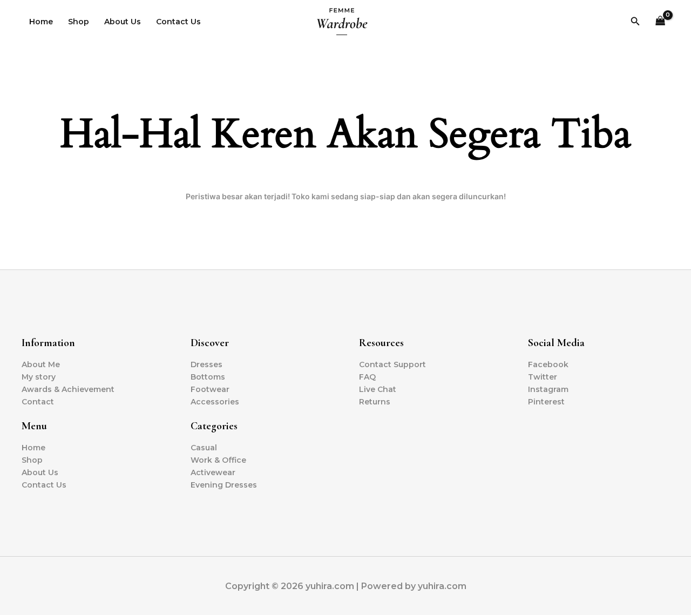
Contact (38, 402)
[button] (635, 22)
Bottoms (208, 377)
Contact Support (392, 364)
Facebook (548, 364)
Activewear (213, 472)
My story (39, 377)
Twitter (542, 377)
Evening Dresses (224, 485)
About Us (122, 21)
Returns (374, 402)
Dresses (206, 364)
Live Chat (377, 389)
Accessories (215, 402)
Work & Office (218, 460)
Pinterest (546, 402)
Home (41, 21)
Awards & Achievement (68, 389)
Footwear (210, 389)
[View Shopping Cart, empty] (660, 22)
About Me (41, 364)
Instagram (548, 389)
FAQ (367, 377)
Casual (204, 447)
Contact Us (178, 21)
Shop (78, 21)
